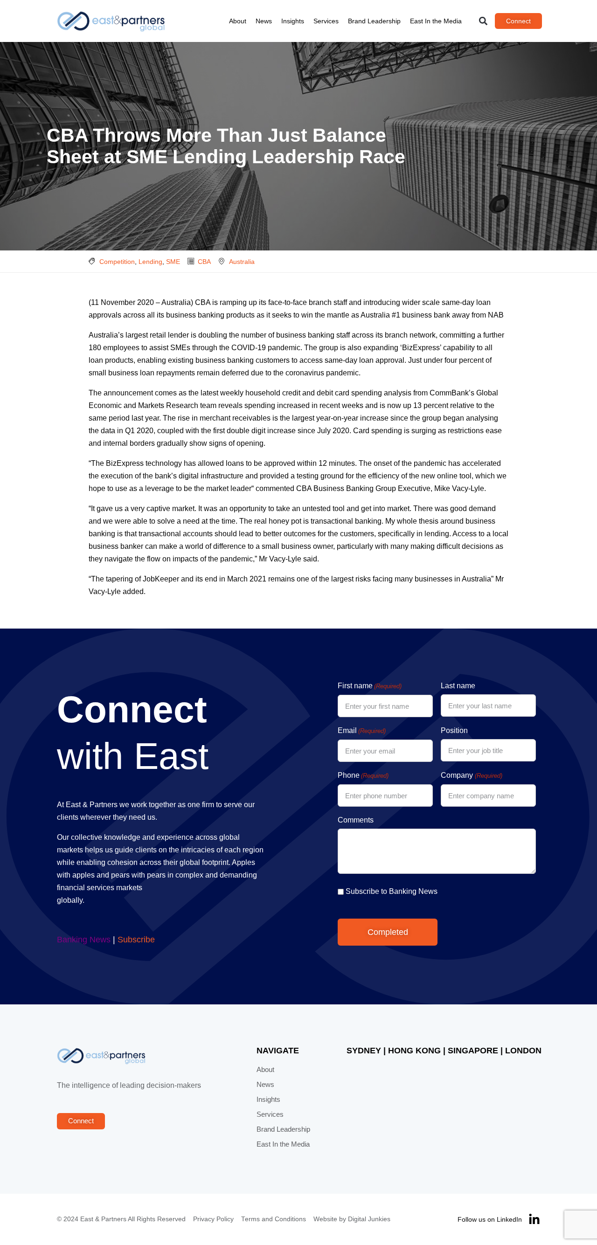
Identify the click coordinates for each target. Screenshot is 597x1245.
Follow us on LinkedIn (490, 1219)
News (264, 21)
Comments (356, 820)
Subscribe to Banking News (391, 891)
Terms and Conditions (273, 1219)
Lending (150, 261)
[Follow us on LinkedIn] (534, 1219)
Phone (363, 775)
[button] (483, 21)
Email (362, 730)
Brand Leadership (374, 21)
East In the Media (436, 21)
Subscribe (136, 939)
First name (370, 686)
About (237, 21)
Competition (117, 261)
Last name (458, 686)
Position (454, 730)
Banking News (84, 939)
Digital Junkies (369, 1219)
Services (326, 21)
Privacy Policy (213, 1219)
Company (471, 775)
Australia (242, 261)
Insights (292, 21)
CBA (204, 261)
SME (173, 261)
